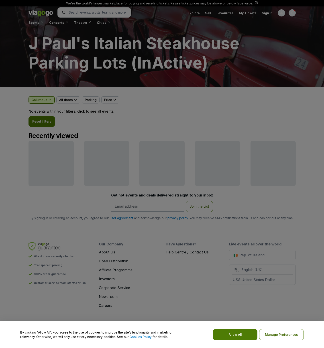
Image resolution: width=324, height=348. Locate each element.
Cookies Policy (141, 337)
